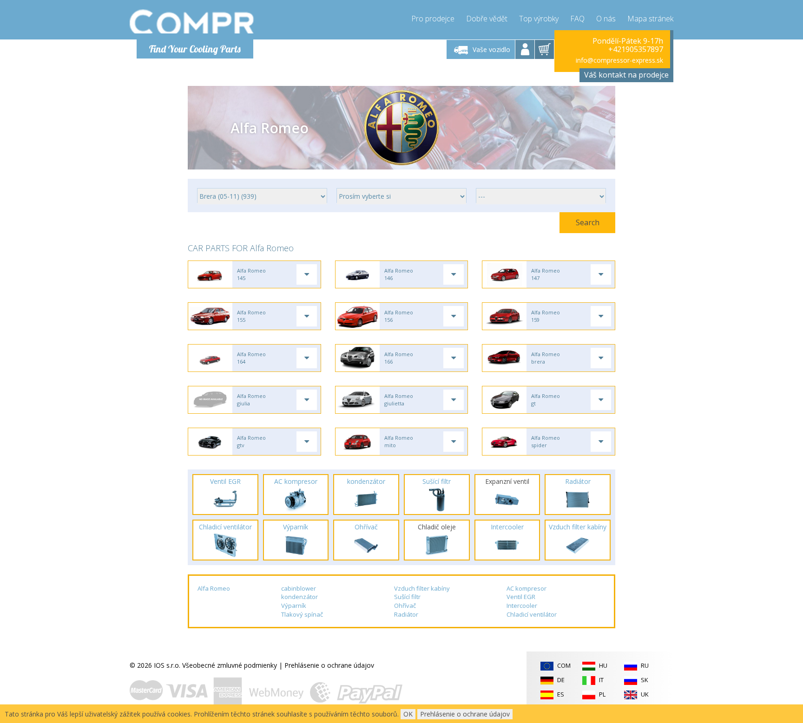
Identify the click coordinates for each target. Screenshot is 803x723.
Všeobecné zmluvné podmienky (229, 665)
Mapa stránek (650, 18)
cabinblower (298, 588)
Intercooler (522, 605)
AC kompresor (526, 588)
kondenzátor (299, 597)
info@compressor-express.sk (619, 60)
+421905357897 (635, 49)
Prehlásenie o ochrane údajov (329, 665)
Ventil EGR (521, 597)
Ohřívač (405, 605)
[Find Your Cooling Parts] (192, 21)
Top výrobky (539, 18)
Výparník (293, 605)
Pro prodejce (432, 18)
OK (408, 714)
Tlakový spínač (302, 614)
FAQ (577, 18)
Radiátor (406, 614)
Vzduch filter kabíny (422, 588)
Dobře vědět (486, 18)
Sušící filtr (407, 597)
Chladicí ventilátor (532, 614)
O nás (606, 18)
